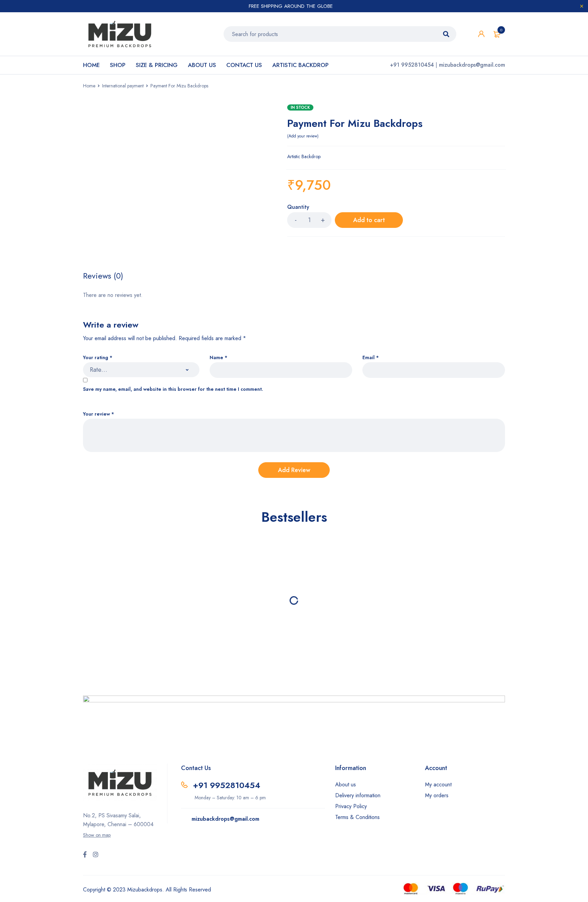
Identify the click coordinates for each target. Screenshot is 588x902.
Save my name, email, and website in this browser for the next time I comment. (173, 389)
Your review (98, 414)
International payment (123, 85)
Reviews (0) (103, 276)
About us (345, 784)
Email (370, 357)
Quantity (298, 207)
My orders (436, 795)
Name (218, 357)
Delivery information (357, 795)
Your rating (97, 357)
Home (89, 85)
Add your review (303, 136)
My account (438, 784)
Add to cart (369, 220)
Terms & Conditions (357, 817)
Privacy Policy (351, 806)
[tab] (103, 276)
